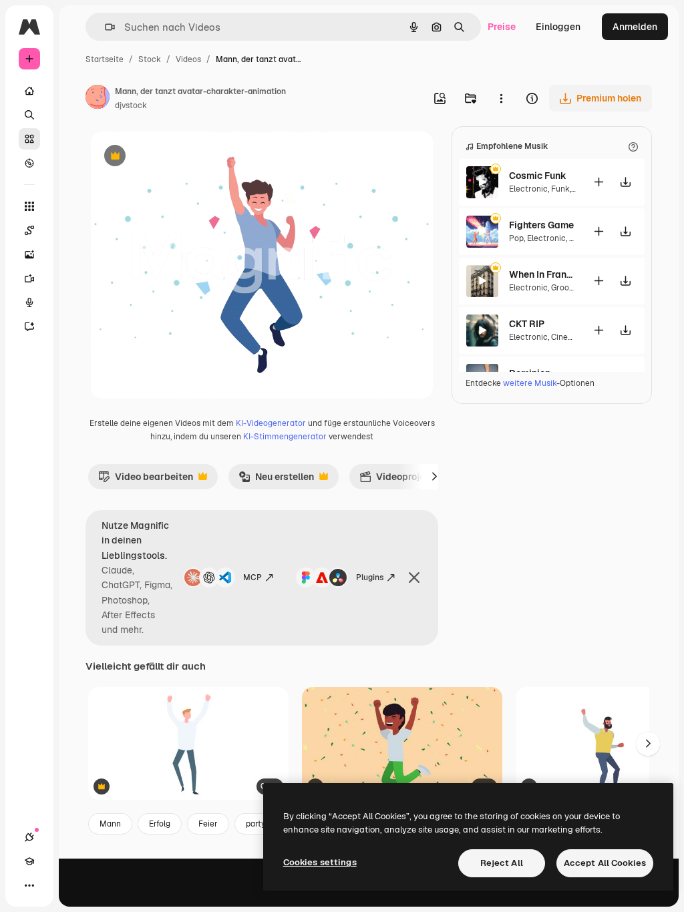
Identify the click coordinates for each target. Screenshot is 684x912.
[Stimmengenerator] (29, 302)
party (255, 824)
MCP (252, 577)
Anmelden (635, 27)
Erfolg (159, 824)
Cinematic (570, 337)
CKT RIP (526, 324)
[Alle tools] (29, 206)
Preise (502, 27)
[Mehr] (29, 885)
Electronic (528, 189)
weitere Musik (529, 383)
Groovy (563, 287)
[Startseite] (29, 90)
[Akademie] (29, 861)
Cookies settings (320, 862)
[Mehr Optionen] (501, 98)
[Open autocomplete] (104, 27)
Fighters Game (541, 225)
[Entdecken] (29, 163)
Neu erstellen (276, 480)
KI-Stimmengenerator (285, 436)
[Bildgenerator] (29, 254)
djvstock (131, 105)
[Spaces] (29, 230)
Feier (208, 824)
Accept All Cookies (605, 863)
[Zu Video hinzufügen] (598, 182)
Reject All (501, 863)
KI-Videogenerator (271, 423)
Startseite (105, 59)
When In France (542, 274)
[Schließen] (414, 577)
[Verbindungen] (29, 837)
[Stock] (29, 139)
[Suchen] (29, 115)
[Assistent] (29, 326)
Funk (560, 189)
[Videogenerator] (29, 278)
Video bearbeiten (145, 480)
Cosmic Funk (537, 176)
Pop (516, 238)
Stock (149, 59)
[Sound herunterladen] (625, 182)
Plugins (369, 577)
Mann (110, 824)
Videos (188, 59)
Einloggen (558, 27)
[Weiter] (434, 476)
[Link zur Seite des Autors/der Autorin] (98, 99)
